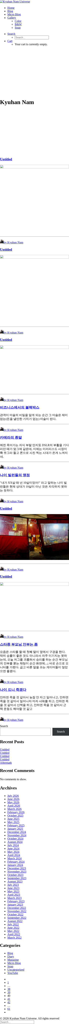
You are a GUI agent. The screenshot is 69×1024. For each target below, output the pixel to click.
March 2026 (14, 808)
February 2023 (15, 901)
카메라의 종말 (11, 437)
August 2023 (14, 881)
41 (8, 999)
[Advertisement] (34, 72)
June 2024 (13, 848)
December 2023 (16, 868)
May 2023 (13, 891)
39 (8, 992)
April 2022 (13, 934)
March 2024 (14, 858)
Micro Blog (14, 14)
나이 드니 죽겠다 (13, 690)
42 (8, 1002)
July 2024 (13, 845)
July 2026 (13, 795)
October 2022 (15, 914)
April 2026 (13, 805)
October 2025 (15, 815)
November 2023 (16, 871)
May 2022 (13, 931)
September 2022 (16, 917)
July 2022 (13, 924)
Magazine (13, 959)
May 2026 (13, 802)
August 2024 (14, 841)
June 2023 (13, 888)
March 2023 (14, 898)
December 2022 (16, 907)
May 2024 (13, 851)
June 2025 (13, 818)
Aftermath (6, 762)
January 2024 (15, 865)
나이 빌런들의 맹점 (15, 475)
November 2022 (16, 911)
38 (8, 989)
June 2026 (13, 799)
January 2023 (15, 904)
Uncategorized (15, 969)
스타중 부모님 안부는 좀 (19, 644)
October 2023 (15, 874)
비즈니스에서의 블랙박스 (19, 407)
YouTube (12, 973)
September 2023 (16, 878)
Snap (18, 27)
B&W (18, 24)
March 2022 (14, 937)
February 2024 (15, 861)
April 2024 (13, 855)
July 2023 (13, 884)
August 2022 (14, 921)
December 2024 (16, 832)
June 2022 (13, 927)
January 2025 (15, 828)
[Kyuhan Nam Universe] (34, 1)
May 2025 (13, 822)
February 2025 (15, 825)
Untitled (6, 159)
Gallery (11, 17)
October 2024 (15, 838)
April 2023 (13, 894)
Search (4, 726)
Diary (10, 956)
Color (18, 21)
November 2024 (16, 835)
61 (8, 1008)
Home (11, 7)
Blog (10, 11)
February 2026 (15, 812)
